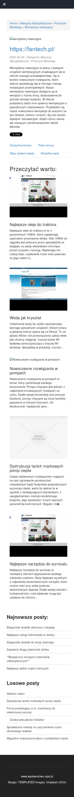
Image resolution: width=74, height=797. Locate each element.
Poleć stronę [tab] (46, 145)
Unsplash (52, 782)
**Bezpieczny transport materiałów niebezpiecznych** (28, 659)
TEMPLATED (26, 782)
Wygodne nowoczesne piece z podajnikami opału (37, 738)
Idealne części (15, 693)
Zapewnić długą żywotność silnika (28, 649)
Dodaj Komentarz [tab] (21, 145)
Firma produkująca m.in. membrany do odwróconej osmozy (31, 710)
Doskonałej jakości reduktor (25, 720)
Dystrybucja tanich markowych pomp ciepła (36, 468)
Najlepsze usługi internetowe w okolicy (31, 635)
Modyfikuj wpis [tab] (50, 153)
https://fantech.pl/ (32, 48)
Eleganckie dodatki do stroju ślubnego (30, 642)
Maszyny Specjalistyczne (35, 23)
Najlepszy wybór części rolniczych (28, 668)
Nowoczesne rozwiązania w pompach (34, 370)
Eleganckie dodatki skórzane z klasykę (31, 627)
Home (13, 23)
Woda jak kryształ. (26, 317)
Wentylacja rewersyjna (39, 27)
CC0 (62, 782)
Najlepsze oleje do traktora (33, 224)
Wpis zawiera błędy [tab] (22, 153)
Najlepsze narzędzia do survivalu (38, 564)
